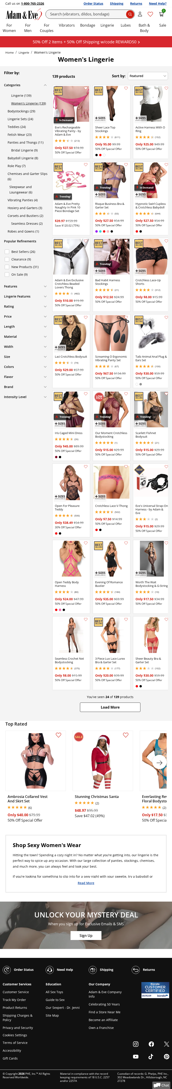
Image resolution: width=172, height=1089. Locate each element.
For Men (28, 28)
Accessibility (12, 1050)
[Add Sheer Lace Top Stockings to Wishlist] (126, 88)
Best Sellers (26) (23, 252)
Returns (136, 3)
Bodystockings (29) (21, 111)
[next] (159, 762)
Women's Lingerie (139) (28, 103)
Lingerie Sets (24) (20, 119)
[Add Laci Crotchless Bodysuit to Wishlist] (86, 317)
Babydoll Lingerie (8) (23, 158)
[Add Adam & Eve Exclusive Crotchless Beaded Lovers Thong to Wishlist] (86, 241)
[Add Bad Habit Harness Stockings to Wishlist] (126, 241)
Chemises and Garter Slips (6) (27, 176)
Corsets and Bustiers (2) (25, 216)
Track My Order (14, 1000)
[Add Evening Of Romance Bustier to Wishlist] (126, 543)
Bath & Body (144, 28)
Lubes (126, 25)
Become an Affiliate (103, 1020)
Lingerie (107, 25)
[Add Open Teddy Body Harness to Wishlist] (86, 543)
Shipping (116, 3)
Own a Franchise (101, 1028)
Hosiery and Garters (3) (25, 208)
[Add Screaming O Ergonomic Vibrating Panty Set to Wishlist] (126, 317)
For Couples (47, 28)
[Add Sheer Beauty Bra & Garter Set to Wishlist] (166, 619)
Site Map (52, 1015)
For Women (9, 28)
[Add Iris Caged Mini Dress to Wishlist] (86, 394)
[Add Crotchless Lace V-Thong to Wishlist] (126, 466)
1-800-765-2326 (32, 3)
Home (9, 52)
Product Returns (15, 1007)
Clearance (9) (21, 259)
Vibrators (67, 25)
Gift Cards (10, 1058)
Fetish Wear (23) (20, 134)
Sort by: (119, 75)
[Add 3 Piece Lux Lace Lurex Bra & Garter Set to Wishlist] (126, 619)
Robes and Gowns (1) (23, 231)
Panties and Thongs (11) (25, 142)
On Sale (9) (19, 274)
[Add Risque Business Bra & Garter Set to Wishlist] (126, 164)
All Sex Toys (54, 992)
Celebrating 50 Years (104, 1004)
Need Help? (158, 3)
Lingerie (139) (21, 95)
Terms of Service (15, 1043)
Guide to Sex (55, 1000)
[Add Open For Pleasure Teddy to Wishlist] (86, 466)
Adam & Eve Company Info (105, 994)
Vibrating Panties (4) (23, 200)
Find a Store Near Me (104, 1012)
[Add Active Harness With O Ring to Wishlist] (166, 88)
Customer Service (16, 992)
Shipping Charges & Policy (17, 1017)
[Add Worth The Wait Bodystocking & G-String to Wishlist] (166, 543)
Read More (86, 883)
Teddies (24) (17, 127)
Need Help (64, 969)
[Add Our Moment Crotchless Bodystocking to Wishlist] (126, 394)
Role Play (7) (17, 166)
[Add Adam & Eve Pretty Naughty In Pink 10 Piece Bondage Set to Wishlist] (86, 164)
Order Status (93, 3)
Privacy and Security (18, 1028)
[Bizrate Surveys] (163, 995)
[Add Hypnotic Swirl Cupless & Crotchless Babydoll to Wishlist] (166, 164)
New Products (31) (25, 267)
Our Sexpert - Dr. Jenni (63, 1007)
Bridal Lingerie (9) (24, 150)
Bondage (87, 25)
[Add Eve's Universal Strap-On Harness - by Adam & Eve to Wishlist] (166, 466)
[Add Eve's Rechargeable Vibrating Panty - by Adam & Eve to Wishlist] (86, 88)
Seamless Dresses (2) (27, 223)
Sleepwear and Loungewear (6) (20, 189)
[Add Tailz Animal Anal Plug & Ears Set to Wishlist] (166, 317)
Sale (162, 25)
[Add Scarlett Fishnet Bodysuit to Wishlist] (166, 394)
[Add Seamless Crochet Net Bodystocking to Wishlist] (86, 619)
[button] (110, 707)
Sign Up (86, 935)
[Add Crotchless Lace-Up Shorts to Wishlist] (166, 241)
